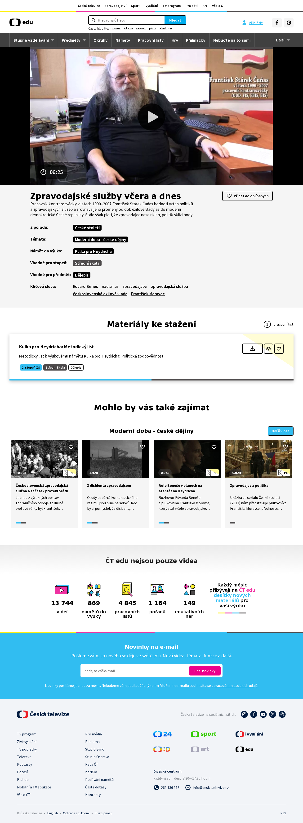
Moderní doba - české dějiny (100, 239)
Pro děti (192, 6)
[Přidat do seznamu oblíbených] (279, 349)
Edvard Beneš (85, 286)
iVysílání (151, 6)
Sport (135, 6)
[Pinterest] (289, 22)
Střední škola (87, 263)
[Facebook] (277, 22)
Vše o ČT (218, 6)
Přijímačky (195, 40)
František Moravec (148, 293)
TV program (172, 6)
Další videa (281, 431)
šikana (128, 28)
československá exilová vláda (100, 293)
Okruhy (101, 40)
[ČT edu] (21, 23)
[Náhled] (268, 349)
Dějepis (82, 275)
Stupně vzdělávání (31, 40)
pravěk (115, 28)
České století (87, 227)
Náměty (123, 40)
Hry (175, 40)
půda (152, 28)
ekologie (166, 28)
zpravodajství (134, 286)
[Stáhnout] (252, 349)
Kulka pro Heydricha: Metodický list (56, 346)
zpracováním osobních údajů (235, 685)
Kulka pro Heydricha (93, 251)
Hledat (175, 20)
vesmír (141, 28)
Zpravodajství (115, 6)
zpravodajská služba (169, 286)
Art (205, 6)
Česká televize (89, 6)
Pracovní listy (151, 40)
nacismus (110, 286)
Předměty (71, 40)
